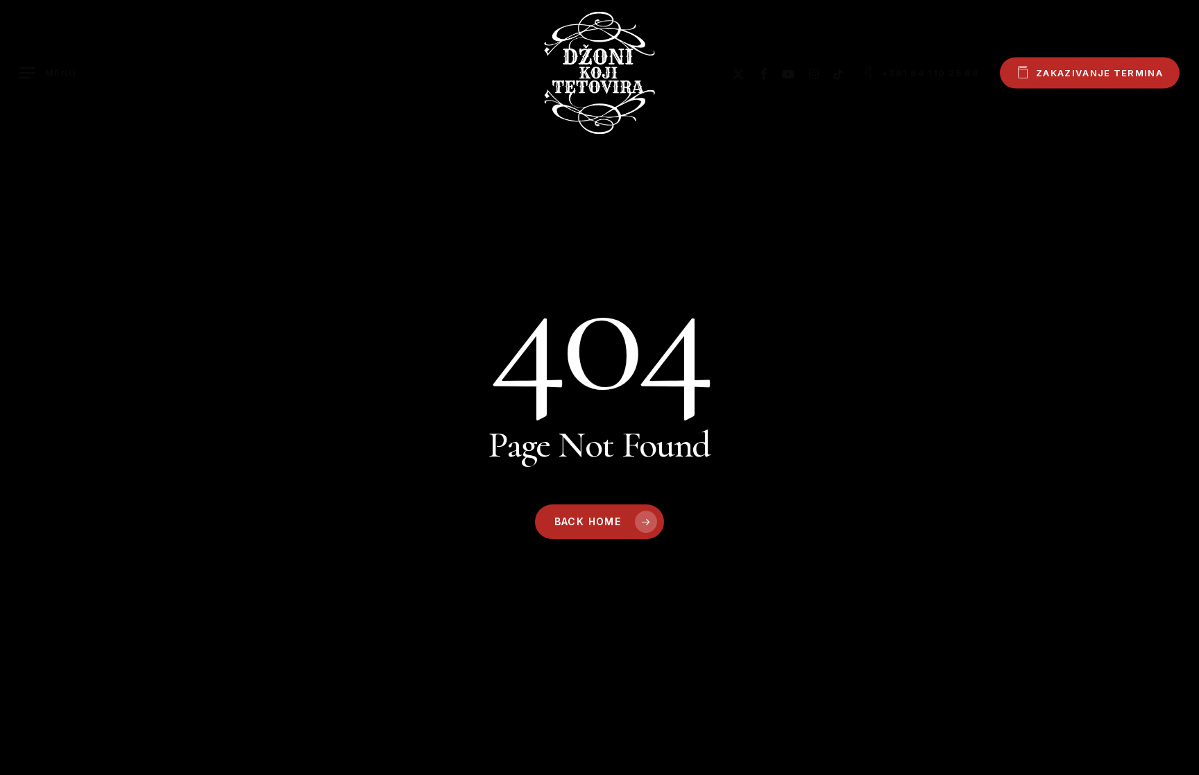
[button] (47, 73)
